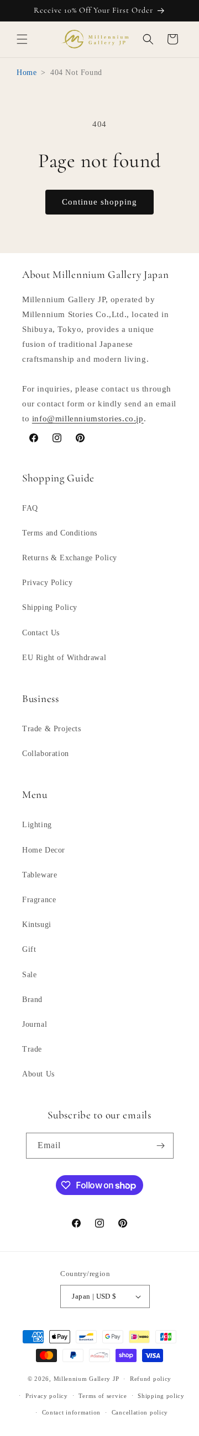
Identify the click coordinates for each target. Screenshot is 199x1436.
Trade (32, 1049)
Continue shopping (99, 201)
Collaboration (45, 753)
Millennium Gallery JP (86, 1378)
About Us (38, 1074)
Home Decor (43, 850)
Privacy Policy (47, 582)
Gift (29, 949)
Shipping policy (161, 1395)
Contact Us (41, 633)
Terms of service (102, 1395)
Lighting (37, 825)
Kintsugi (36, 924)
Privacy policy (46, 1395)
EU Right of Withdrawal (64, 657)
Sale (29, 975)
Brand (32, 999)
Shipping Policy (49, 607)
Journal (34, 1024)
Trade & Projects (51, 729)
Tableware (39, 875)
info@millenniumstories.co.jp (88, 418)
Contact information (71, 1412)
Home (26, 72)
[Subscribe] (161, 1146)
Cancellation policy (140, 1412)
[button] (22, 39)
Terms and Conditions (59, 533)
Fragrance (39, 900)
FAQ (30, 508)
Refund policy (150, 1378)
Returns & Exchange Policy (69, 558)
